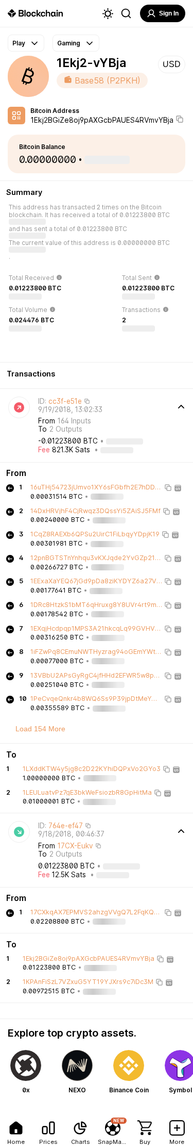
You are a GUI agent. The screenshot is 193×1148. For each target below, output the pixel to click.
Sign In (169, 13)
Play (18, 43)
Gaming (68, 43)
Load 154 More (40, 729)
